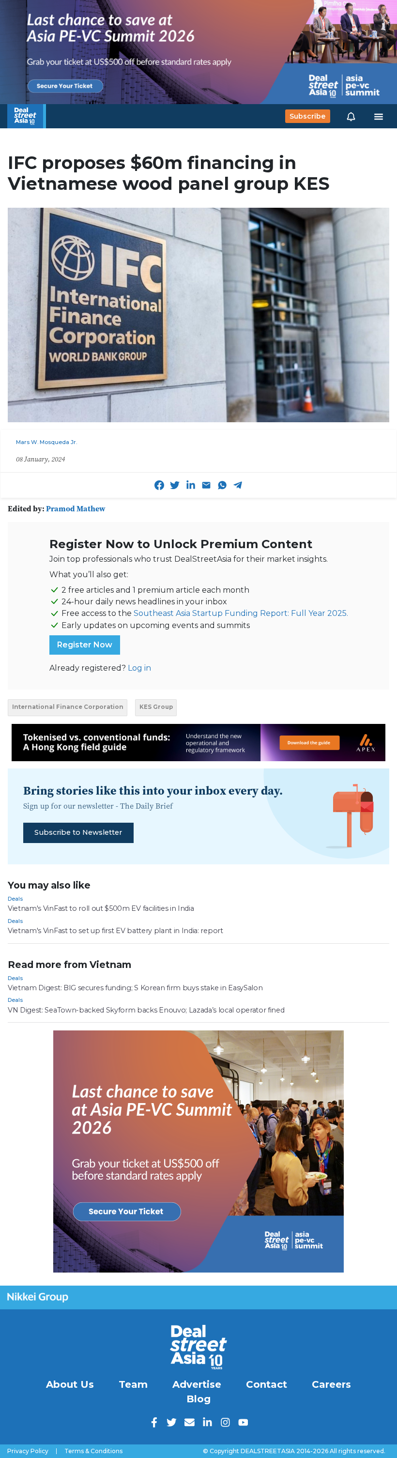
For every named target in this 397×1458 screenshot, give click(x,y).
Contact (266, 1384)
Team (133, 1384)
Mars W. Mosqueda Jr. (46, 442)
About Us (70, 1384)
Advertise (196, 1384)
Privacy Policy (27, 1451)
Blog (198, 1399)
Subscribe (307, 116)
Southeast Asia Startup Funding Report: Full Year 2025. (241, 613)
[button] (351, 116)
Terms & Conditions (93, 1451)
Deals (15, 898)
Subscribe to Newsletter (78, 832)
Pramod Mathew (76, 508)
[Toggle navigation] (378, 116)
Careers (331, 1384)
